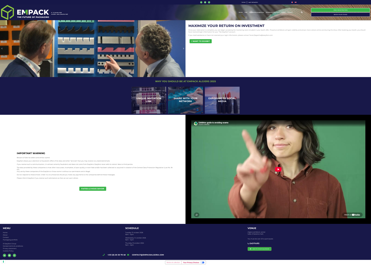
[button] (301, 12)
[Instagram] (209, 2)
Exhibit (283, 12)
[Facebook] (205, 2)
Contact (290, 12)
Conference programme (256, 12)
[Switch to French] (292, 2)
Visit (246, 12)
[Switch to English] (295, 2)
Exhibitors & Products (272, 12)
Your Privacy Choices (191, 262)
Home (241, 12)
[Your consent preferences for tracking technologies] (3, 261)
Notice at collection (173, 262)
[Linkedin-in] (201, 2)
